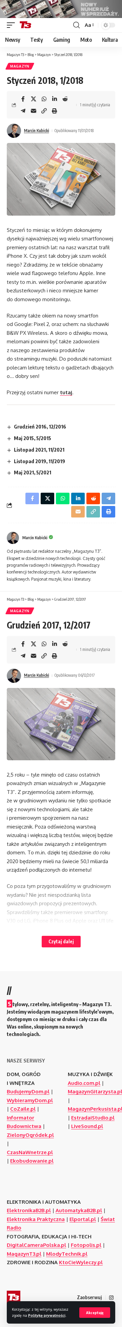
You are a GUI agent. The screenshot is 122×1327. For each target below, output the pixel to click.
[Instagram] (111, 1297)
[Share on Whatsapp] (44, 98)
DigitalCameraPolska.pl (36, 1245)
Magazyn (19, 66)
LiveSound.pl (87, 1126)
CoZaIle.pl (23, 1109)
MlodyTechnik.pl (66, 1254)
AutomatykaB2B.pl (79, 1210)
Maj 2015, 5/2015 (32, 438)
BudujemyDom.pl (28, 1091)
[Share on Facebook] (23, 98)
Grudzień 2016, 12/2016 (40, 426)
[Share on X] (33, 98)
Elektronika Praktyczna (36, 1219)
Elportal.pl (82, 1219)
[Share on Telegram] (23, 110)
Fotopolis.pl (86, 1245)
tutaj (66, 392)
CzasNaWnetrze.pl (30, 1152)
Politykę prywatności (46, 1315)
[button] (94, 1312)
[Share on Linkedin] (54, 98)
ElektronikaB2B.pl (29, 1210)
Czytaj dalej (61, 941)
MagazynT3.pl (24, 1254)
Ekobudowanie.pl (32, 1161)
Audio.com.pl (84, 1083)
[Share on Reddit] (65, 98)
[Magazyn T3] (25, 25)
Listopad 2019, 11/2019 (39, 461)
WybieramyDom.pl (30, 1100)
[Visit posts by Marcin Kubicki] (14, 131)
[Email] (33, 110)
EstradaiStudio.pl (93, 1117)
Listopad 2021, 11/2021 (39, 450)
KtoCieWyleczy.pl (81, 1262)
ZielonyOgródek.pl (30, 1135)
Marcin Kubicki (36, 130)
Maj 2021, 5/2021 (32, 472)
